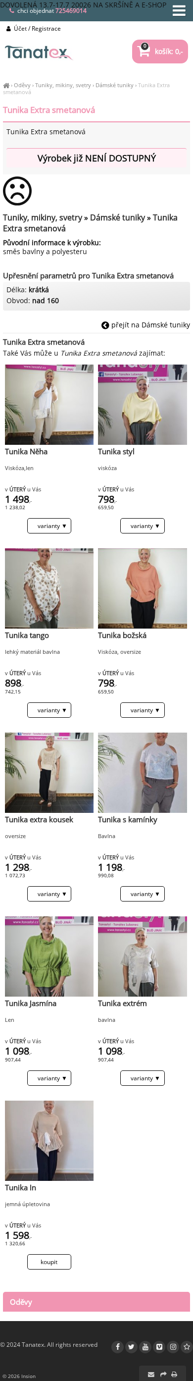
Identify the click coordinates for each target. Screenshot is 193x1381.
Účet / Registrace (36, 28)
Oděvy (22, 85)
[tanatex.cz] (6, 85)
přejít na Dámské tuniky (149, 324)
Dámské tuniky (115, 85)
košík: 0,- (163, 51)
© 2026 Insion (19, 1376)
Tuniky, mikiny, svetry (63, 85)
